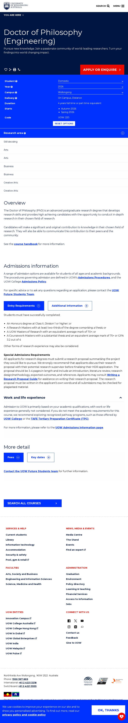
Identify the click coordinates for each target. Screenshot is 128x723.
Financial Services (76, 594)
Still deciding (10, 141)
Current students (16, 535)
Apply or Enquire (100, 70)
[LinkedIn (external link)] (76, 626)
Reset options (64, 123)
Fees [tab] (11, 457)
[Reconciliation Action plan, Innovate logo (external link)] (88, 681)
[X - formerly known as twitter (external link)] (76, 620)
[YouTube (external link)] (82, 620)
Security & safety (16, 555)
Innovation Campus (17, 618)
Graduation (72, 574)
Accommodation (16, 550)
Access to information (79, 599)
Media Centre (74, 535)
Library (10, 540)
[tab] (24, 306)
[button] (6, 69)
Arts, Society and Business (22, 574)
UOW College (13, 418)
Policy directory (75, 584)
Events (70, 545)
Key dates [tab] (38, 457)
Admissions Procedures (94, 277)
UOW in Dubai (14, 633)
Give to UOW (73, 643)
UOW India (12, 643)
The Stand (72, 540)
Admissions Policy (34, 281)
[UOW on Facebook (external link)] (69, 620)
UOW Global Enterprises (20, 638)
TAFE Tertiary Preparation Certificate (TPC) (60, 418)
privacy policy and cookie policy (24, 714)
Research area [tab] (14, 133)
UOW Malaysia (14, 648)
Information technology (20, 545)
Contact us (72, 633)
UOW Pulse (12, 653)
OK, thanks (108, 710)
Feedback (72, 638)
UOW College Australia (19, 623)
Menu (116, 6)
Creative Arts (11, 182)
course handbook (26, 244)
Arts (6, 149)
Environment (73, 579)
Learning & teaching (78, 589)
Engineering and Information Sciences (29, 579)
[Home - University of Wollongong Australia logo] (16, 6)
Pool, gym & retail (16, 560)
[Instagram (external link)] (69, 626)
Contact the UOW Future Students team (31, 471)
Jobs (68, 604)
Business (8, 166)
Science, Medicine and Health (23, 584)
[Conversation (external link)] (82, 626)
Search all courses (24, 503)
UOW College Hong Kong (21, 628)
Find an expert (74, 550)
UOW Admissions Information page (79, 427)
